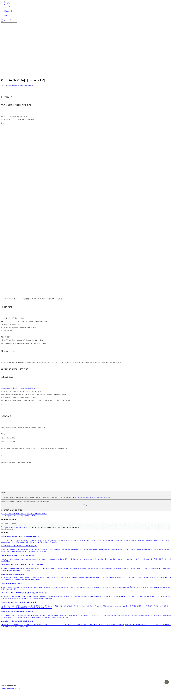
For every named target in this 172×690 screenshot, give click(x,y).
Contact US (12, 688)
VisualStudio (10, 85)
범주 (5, 15)
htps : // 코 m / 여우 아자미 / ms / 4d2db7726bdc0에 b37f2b (18, 388)
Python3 (21, 85)
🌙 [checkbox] (166, 682)
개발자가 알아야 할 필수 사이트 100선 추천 (16, 527)
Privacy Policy (5, 688)
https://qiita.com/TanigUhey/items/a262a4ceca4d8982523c (94, 497)
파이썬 (16, 85)
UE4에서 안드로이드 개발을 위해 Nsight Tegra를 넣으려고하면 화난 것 (24, 514)
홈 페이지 (7, 7)
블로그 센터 (8, 11)
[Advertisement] (8, 49)
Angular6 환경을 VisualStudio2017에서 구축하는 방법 (17, 516)
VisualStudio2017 (28, 85)
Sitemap (18, 688)
